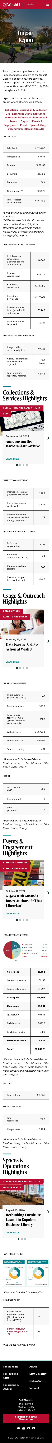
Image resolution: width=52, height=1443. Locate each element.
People (24, 125)
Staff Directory (37, 1374)
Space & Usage (38, 125)
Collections (11, 110)
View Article (19, 459)
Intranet (34, 1388)
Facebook (28, 1428)
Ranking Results (34, 129)
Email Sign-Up (18, 1428)
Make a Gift (36, 1381)
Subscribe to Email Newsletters (26, 1418)
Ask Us (33, 1367)
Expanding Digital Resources (28, 114)
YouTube (33, 1428)
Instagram (23, 1428)
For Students (10, 1367)
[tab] (17, 465)
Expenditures (15, 129)
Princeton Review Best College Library (17, 1330)
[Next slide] (47, 438)
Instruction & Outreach (17, 118)
